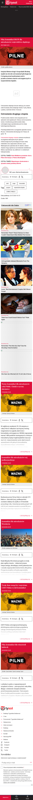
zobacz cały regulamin (9, 782)
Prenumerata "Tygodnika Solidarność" (13, 719)
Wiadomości (13, 6)
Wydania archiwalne (8, 731)
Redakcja (5, 728)
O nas (4, 716)
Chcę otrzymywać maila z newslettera (13, 767)
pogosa (8, 187)
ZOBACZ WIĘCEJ (10, 192)
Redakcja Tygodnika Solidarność (11, 713)
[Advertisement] (16, 23)
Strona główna (4, 6)
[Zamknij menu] (2, 2)
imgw (14, 183)
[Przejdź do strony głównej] (11, 2)
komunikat (22, 183)
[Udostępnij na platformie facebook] (19, 177)
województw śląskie (19, 187)
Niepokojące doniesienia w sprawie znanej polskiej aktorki (15, 162)
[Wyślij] (30, 762)
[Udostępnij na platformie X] (22, 177)
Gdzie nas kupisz (7, 725)
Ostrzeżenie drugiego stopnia (9, 138)
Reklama (5, 739)
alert (7, 183)
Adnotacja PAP (7, 737)
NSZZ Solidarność (29, 2)
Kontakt (5, 734)
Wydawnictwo (7, 722)
